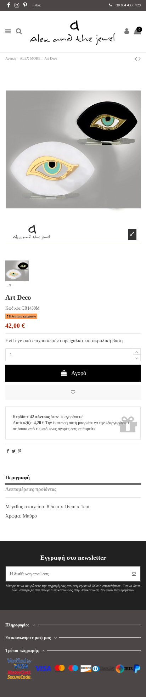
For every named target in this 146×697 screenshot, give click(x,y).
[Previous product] (137, 58)
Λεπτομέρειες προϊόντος (30, 489)
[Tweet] (14, 451)
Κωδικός (13, 308)
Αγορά (78, 373)
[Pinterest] (19, 451)
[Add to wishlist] (73, 392)
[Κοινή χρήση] (8, 451)
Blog (36, 5)
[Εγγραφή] (134, 573)
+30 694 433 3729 (127, 5)
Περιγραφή (17, 477)
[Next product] (140, 58)
